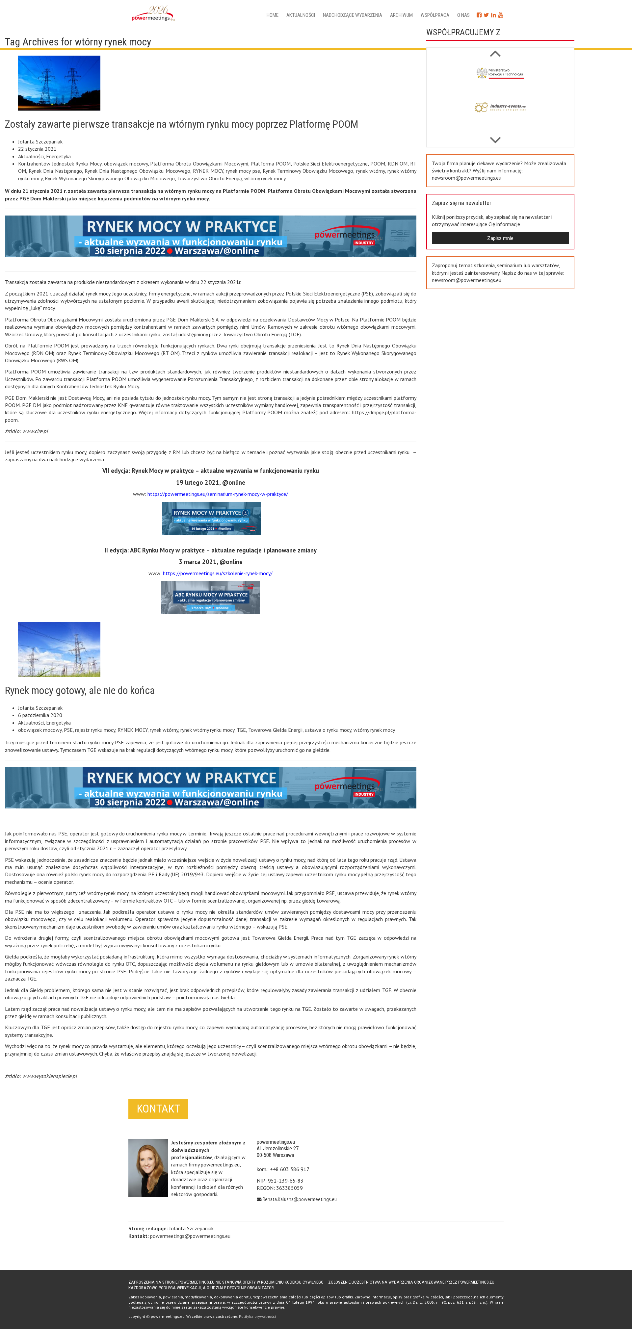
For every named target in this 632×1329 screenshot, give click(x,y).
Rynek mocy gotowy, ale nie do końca (80, 690)
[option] (500, 79)
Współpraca (435, 15)
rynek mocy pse (243, 170)
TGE (241, 730)
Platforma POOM (270, 163)
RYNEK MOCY (208, 170)
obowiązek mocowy (126, 163)
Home (272, 15)
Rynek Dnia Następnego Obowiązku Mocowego (137, 170)
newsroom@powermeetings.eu (466, 177)
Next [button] (495, 50)
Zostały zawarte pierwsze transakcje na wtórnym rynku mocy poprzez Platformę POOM (181, 124)
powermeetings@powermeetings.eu (190, 1236)
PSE (68, 730)
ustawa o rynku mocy (328, 730)
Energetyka (58, 156)
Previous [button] (495, 136)
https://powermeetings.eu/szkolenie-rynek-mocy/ (218, 573)
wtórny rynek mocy (265, 178)
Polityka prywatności (257, 1316)
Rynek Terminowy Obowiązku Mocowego (308, 170)
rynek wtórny (370, 170)
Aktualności (300, 15)
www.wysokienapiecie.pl (49, 1076)
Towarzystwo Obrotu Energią (209, 178)
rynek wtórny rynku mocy (207, 730)
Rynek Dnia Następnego (55, 170)
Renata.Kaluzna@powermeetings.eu (300, 1199)
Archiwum (401, 15)
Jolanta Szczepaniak (40, 141)
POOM (377, 163)
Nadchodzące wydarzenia (352, 15)
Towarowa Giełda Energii (275, 730)
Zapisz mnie (500, 238)
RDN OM (398, 163)
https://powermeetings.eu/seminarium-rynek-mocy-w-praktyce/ (217, 494)
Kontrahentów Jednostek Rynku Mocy (59, 163)
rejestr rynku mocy (95, 730)
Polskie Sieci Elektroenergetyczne (330, 163)
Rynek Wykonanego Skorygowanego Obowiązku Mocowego (110, 178)
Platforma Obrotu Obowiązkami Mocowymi (199, 163)
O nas (463, 15)
